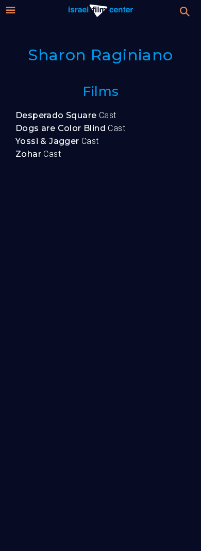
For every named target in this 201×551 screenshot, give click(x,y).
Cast (65, 115)
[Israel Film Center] (101, 10)
